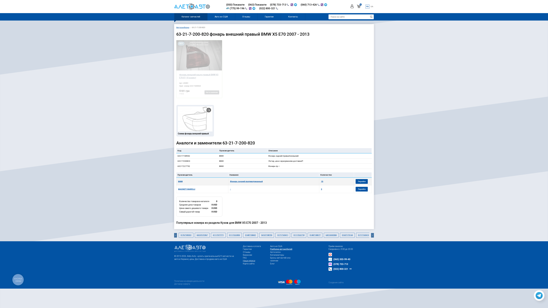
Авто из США (221, 16)
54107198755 (266, 235)
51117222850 (234, 235)
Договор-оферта (182, 284)
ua (372, 6)
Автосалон (275, 252)
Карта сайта (248, 264)
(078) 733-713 (278, 4)
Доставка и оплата (252, 246)
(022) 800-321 (267, 8)
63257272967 (202, 235)
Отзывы (246, 16)
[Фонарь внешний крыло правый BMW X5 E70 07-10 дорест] (199, 55)
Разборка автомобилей (281, 249)
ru (367, 6)
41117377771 (218, 235)
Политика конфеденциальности (189, 281)
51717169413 (363, 235)
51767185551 (186, 235)
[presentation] (175, 235)
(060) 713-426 (309, 4)
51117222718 (298, 235)
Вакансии (247, 255)
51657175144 (347, 235)
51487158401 (250, 235)
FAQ (245, 258)
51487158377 (315, 235)
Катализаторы (277, 255)
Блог (272, 264)
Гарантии (269, 16)
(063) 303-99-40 (341, 259)
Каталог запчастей (191, 16)
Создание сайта (336, 282)
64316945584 (331, 235)
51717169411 (282, 235)
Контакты (293, 16)
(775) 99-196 (237, 8)
